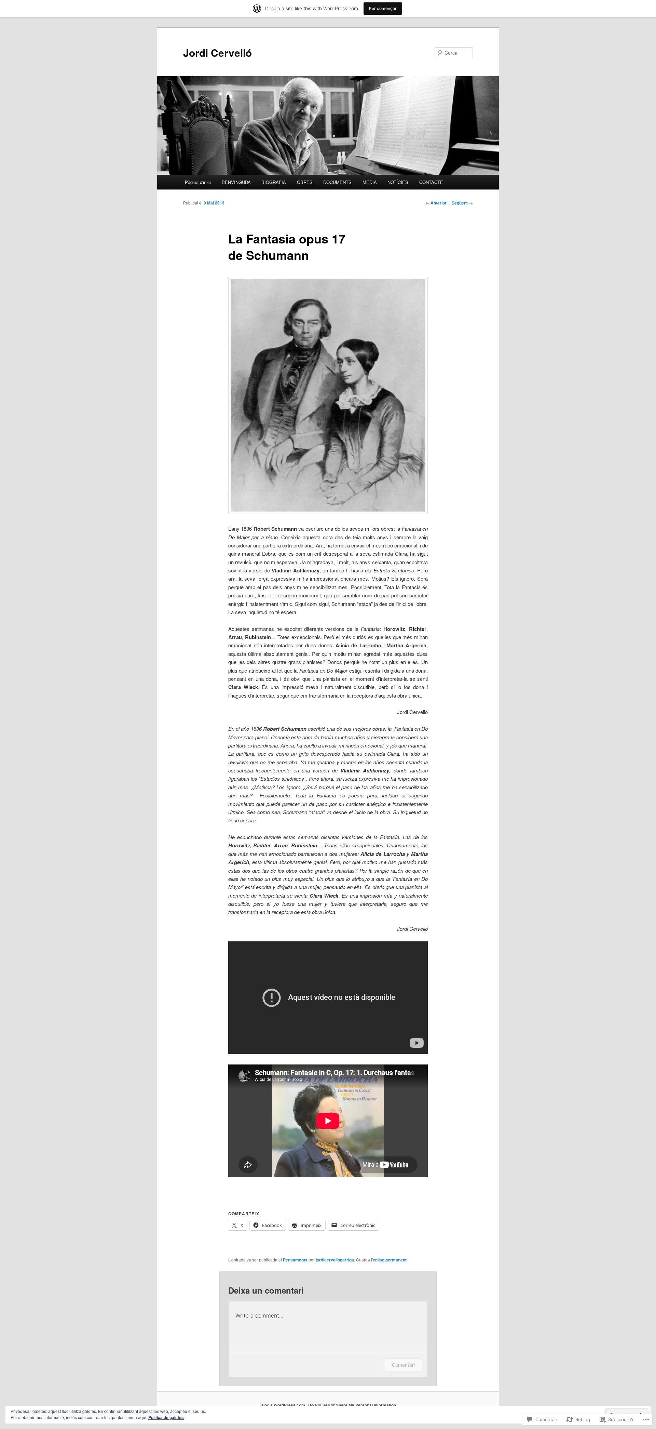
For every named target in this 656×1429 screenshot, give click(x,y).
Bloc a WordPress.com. (283, 1405)
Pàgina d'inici (198, 182)
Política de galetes (166, 1417)
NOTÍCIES (397, 182)
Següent (462, 203)
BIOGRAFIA (273, 182)
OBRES (305, 182)
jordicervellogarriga (335, 1260)
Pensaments (295, 1260)
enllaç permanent (390, 1260)
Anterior (436, 203)
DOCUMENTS (337, 182)
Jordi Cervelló (217, 52)
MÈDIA (370, 182)
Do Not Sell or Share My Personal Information (352, 1405)
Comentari (403, 1365)
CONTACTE (431, 182)
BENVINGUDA (236, 182)
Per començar (383, 8)
